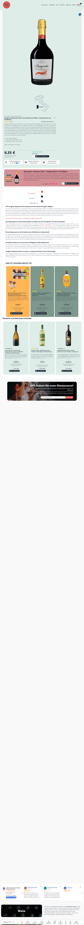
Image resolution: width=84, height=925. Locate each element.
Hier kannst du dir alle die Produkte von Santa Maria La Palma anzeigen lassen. (24, 219)
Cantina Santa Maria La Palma (48, 226)
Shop (5, 117)
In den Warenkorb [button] (19, 314)
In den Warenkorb (42, 157)
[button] (81, 922)
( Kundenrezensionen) (11, 122)
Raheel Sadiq (31, 888)
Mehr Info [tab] (32, 199)
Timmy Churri (50, 888)
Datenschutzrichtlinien (68, 394)
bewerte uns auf (10, 898)
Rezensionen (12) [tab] (33, 204)
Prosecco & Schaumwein (16, 117)
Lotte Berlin (70, 888)
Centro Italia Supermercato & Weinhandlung (13, 889)
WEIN (9, 117)
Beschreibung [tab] (32, 194)
